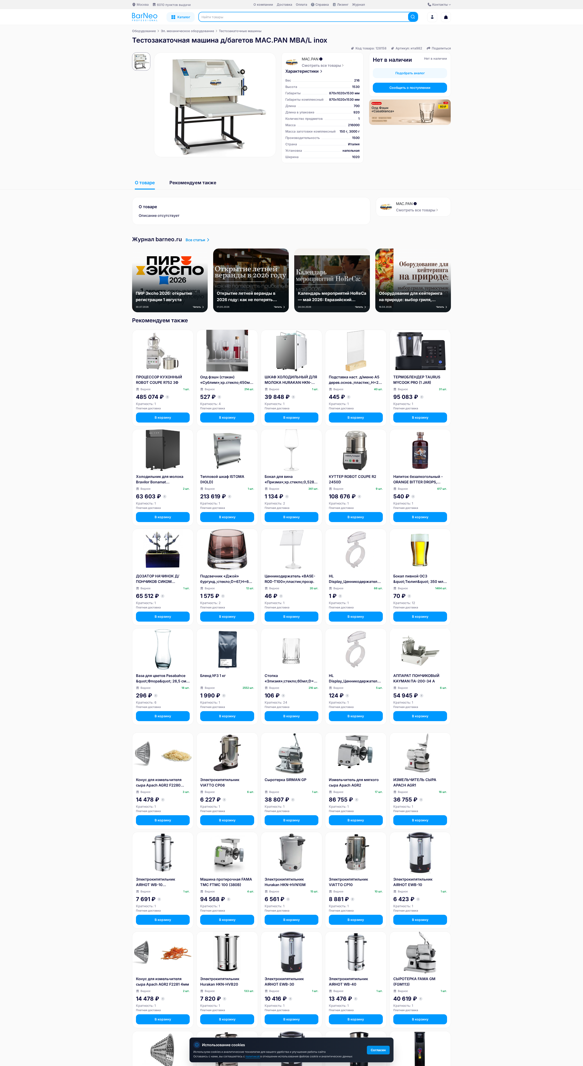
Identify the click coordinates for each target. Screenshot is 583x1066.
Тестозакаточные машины (240, 31)
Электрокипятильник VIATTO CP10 (348, 882)
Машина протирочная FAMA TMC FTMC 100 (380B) (226, 882)
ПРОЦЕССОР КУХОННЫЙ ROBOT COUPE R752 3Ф (159, 380)
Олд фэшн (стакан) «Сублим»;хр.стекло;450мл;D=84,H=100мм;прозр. (226, 380)
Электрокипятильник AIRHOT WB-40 (348, 981)
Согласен (378, 1050)
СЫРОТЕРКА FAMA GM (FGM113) (414, 981)
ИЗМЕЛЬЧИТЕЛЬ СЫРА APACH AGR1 (414, 782)
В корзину (163, 417)
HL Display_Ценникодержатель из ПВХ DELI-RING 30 (354, 678)
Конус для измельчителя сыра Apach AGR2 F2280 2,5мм (159, 782)
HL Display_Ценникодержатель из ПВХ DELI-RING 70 (354, 579)
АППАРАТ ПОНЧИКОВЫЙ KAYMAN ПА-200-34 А (416, 678)
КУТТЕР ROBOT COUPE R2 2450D (352, 479)
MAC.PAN (310, 59)
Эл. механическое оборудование (187, 31)
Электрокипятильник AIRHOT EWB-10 (412, 882)
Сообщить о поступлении (409, 88)
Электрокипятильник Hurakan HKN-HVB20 (219, 981)
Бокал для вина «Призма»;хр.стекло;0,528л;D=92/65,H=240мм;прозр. (291, 479)
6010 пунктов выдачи (174, 5)
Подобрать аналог (410, 73)
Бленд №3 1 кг (213, 675)
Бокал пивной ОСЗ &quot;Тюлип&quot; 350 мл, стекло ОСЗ (419, 579)
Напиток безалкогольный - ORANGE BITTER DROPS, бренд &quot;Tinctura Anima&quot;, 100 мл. (418, 479)
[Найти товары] (413, 16)
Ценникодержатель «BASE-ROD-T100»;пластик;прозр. (290, 579)
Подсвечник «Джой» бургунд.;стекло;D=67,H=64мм (225, 579)
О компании (263, 4)
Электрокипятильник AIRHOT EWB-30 (284, 981)
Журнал (358, 4)
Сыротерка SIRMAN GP (285, 779)
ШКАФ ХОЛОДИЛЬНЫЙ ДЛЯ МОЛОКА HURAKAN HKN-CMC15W (291, 380)
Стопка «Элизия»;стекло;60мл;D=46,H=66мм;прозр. (290, 678)
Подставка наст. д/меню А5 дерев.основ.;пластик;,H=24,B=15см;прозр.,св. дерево (355, 380)
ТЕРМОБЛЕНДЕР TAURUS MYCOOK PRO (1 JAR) (416, 380)
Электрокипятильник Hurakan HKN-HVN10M (285, 882)
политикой (252, 1056)
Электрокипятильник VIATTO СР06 (219, 782)
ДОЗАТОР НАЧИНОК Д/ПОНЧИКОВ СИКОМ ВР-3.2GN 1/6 (157, 579)
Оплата (301, 4)
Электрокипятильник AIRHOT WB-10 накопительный (155, 882)
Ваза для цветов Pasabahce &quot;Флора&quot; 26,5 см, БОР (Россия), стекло (161, 678)
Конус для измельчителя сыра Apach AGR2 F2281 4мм (162, 981)
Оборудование (144, 31)
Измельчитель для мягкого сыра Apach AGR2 (354, 782)
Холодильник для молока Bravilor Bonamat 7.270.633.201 (159, 479)
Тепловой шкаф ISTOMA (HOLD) (222, 479)
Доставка (284, 4)
